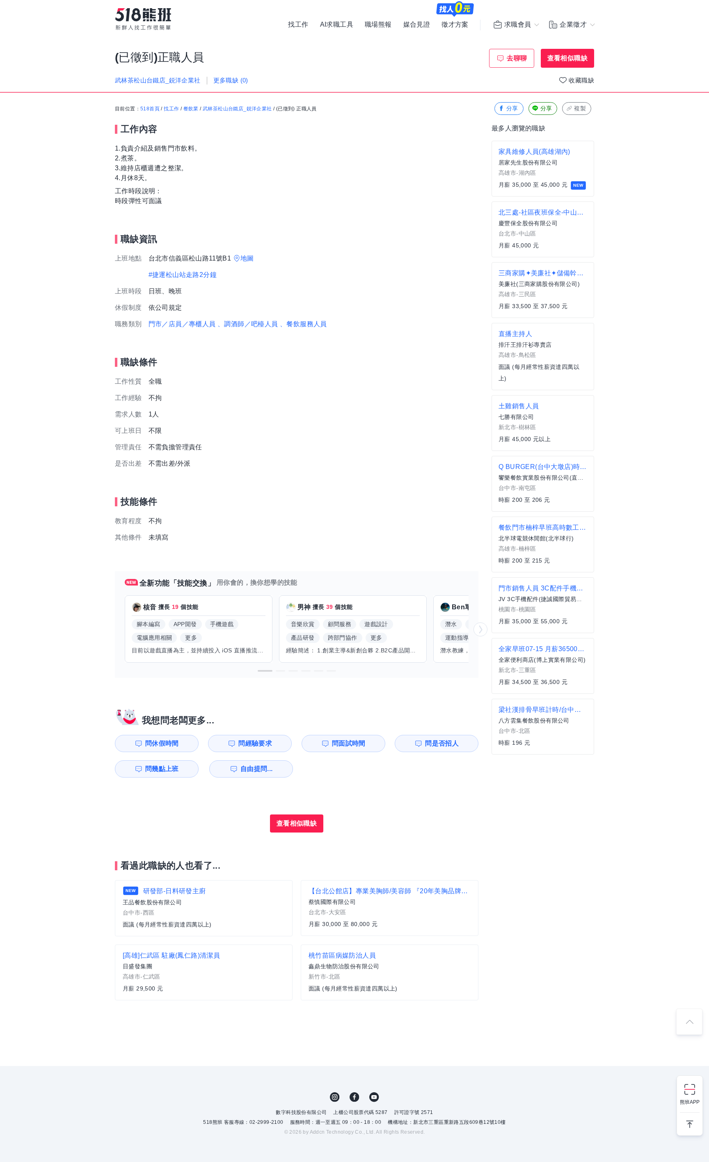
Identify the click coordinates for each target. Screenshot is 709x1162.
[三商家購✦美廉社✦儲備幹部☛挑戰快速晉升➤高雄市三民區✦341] (543, 290)
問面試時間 (349, 743)
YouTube (374, 1097)
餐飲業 (191, 109)
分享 (512, 108)
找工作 (298, 24)
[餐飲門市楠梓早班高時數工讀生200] (543, 544)
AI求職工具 (336, 24)
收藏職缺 (581, 80)
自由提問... (256, 768)
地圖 (247, 258)
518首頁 (150, 109)
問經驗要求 (255, 743)
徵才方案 (455, 24)
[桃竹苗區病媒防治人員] (389, 972)
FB (354, 1097)
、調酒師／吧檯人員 (247, 323)
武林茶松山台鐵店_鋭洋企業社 (237, 109)
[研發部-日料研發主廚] (203, 908)
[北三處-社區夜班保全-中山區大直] (543, 229)
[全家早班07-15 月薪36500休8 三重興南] (543, 665)
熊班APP (690, 1102)
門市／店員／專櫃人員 (182, 323)
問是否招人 (442, 743)
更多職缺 (230, 80)
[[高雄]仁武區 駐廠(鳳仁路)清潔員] (203, 972)
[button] (265, 671)
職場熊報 (378, 24)
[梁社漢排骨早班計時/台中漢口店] (543, 726)
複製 (580, 108)
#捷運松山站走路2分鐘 (183, 274)
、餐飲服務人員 (303, 323)
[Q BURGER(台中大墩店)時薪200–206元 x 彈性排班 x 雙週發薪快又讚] (543, 483)
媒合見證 (416, 24)
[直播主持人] (543, 356)
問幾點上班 (162, 768)
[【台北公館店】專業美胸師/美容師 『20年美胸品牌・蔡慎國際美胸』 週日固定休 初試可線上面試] (389, 908)
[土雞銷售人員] (543, 423)
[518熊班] (143, 19)
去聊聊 (517, 58)
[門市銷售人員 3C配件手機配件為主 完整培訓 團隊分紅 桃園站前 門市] (543, 605)
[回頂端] (689, 1021)
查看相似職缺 (567, 58)
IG (335, 1097)
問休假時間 (162, 743)
